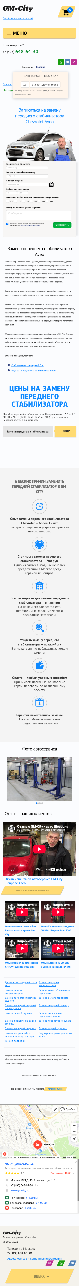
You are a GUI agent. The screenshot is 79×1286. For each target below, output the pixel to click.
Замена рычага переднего (54, 997)
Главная (7, 84)
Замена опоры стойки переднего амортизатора (19, 1034)
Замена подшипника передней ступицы (50, 1014)
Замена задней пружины (53, 1028)
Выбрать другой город (45, 84)
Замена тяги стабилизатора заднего (21, 999)
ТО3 (27, 201)
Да (25, 84)
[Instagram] (74, 62)
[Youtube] (61, 62)
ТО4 (35, 201)
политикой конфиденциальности (30, 225)
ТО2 (19, 201)
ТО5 (43, 201)
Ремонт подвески (15, 1040)
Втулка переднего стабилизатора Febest (34, 370)
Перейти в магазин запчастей (18, 18)
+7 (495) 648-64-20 (48, 1075)
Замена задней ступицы (18, 1013)
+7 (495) (20, 51)
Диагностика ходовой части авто (21, 984)
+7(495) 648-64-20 (19, 1252)
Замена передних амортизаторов (49, 984)
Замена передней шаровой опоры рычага (20, 1007)
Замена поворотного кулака (55, 1020)
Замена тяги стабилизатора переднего (54, 991)
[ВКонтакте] (67, 62)
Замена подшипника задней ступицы (21, 1022)
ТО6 (51, 201)
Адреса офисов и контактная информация (34, 1258)
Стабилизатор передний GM (27, 365)
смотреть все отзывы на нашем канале (32, 890)
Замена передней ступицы (54, 1005)
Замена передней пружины (20, 1028)
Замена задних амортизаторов (14, 991)
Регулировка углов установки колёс (56, 1034)
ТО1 (11, 201)
